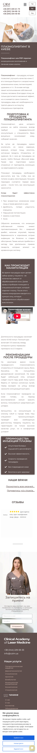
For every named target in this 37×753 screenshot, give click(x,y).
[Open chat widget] (32, 748)
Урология (9, 677)
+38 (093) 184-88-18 (11, 11)
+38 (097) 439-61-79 (11, 9)
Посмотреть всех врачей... (20, 486)
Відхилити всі (18, 749)
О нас (7, 700)
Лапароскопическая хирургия (14, 667)
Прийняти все (18, 738)
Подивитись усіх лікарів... (21, 490)
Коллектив (9, 706)
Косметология (11, 687)
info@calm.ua (11, 653)
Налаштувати (18, 743)
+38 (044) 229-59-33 (14, 650)
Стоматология (11, 674)
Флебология (10, 680)
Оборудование (11, 709)
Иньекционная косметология (11, 683)
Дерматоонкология (13, 671)
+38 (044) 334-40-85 (11, 14)
